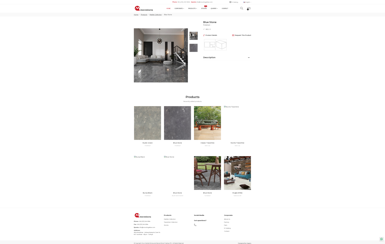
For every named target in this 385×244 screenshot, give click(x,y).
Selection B (237, 195)
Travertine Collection (170, 222)
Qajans (249, 243)
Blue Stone (177, 143)
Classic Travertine (207, 143)
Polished (147, 145)
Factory (226, 222)
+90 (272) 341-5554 (144, 221)
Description (209, 57)
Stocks (204, 7)
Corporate (179, 8)
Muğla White (237, 193)
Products (192, 8)
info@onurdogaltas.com (147, 227)
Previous (137, 55)
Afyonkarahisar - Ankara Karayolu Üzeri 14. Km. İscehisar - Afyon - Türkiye (147, 233)
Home (168, 8)
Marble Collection (156, 15)
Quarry (213, 8)
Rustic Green (148, 143)
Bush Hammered (177, 195)
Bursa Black (147, 193)
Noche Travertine (237, 143)
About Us (227, 219)
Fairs (225, 225)
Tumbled (207, 195)
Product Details (211, 35)
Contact (225, 8)
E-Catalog (227, 228)
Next (184, 55)
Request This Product (243, 35)
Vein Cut (207, 145)
